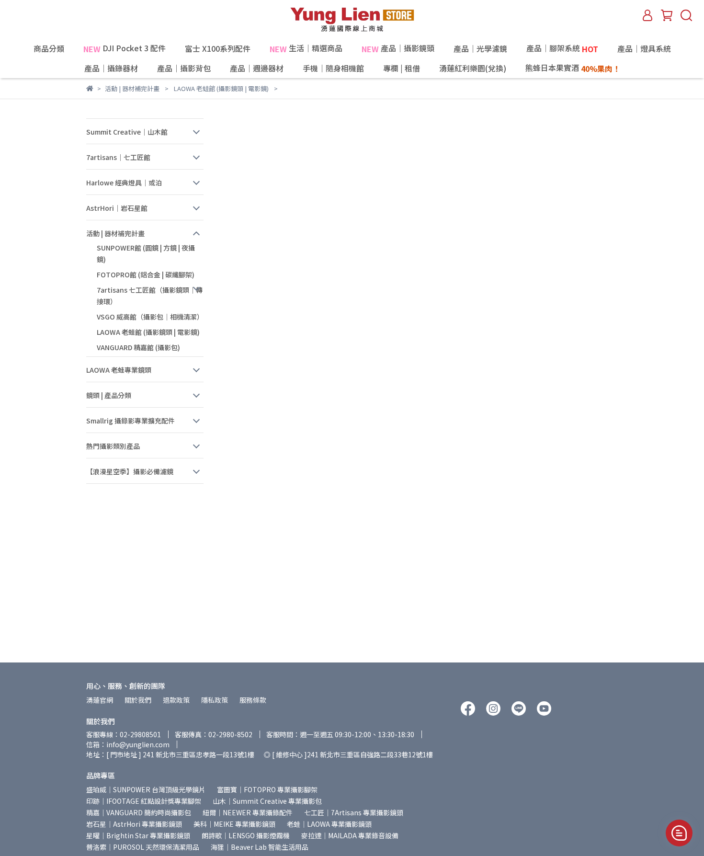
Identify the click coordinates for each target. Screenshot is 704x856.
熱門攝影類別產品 (113, 446)
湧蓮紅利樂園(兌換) (472, 68)
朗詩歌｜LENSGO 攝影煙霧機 (246, 835)
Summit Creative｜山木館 (127, 132)
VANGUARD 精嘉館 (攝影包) (138, 347)
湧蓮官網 (99, 700)
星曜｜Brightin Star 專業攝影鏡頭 (138, 835)
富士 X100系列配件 (217, 48)
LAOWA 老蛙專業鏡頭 (118, 370)
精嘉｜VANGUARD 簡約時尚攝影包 (138, 812)
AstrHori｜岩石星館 (117, 208)
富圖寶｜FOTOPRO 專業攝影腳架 (267, 789)
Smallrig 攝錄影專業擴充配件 (130, 420)
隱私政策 (214, 700)
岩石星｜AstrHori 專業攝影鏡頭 (134, 824)
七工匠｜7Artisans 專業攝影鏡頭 (353, 812)
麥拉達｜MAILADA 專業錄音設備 (349, 835)
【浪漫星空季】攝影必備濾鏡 (129, 471)
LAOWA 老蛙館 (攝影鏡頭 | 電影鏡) (148, 332)
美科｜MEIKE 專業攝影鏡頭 (234, 824)
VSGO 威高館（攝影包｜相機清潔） (150, 316)
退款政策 (176, 700)
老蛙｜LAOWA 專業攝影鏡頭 (329, 824)
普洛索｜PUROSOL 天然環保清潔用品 (142, 847)
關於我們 (138, 700)
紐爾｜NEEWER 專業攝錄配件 (248, 812)
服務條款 (252, 700)
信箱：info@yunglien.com (128, 744)
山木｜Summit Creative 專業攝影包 (267, 801)
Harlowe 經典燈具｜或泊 (124, 182)
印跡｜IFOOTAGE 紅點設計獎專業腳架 (143, 801)
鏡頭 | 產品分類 (108, 395)
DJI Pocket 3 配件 (124, 49)
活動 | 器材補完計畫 (115, 233)
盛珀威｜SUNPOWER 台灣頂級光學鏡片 (145, 789)
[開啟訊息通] (679, 833)
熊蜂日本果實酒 (572, 68)
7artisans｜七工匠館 (118, 157)
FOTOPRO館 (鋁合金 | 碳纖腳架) (145, 274)
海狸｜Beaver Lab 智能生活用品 (259, 847)
